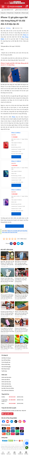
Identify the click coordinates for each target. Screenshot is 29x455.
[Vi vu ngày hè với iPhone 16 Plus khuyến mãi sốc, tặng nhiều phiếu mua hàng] (7, 322)
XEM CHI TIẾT (16, 156)
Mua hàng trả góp (5, 368)
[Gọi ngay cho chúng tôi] (26, 447)
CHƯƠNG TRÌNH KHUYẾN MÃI (14, 226)
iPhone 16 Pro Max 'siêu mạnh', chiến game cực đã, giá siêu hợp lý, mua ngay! (7, 280)
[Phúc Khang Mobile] (14, 6)
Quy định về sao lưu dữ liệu (7, 388)
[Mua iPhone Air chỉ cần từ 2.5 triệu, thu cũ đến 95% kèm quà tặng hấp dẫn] (21, 289)
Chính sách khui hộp (6, 384)
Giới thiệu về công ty (6, 358)
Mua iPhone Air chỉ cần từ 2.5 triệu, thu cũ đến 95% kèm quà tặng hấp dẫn (21, 296)
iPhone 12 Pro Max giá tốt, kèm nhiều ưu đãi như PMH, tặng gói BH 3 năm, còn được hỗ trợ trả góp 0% (7, 348)
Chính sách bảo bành (6, 377)
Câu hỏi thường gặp (6, 366)
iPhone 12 (25, 35)
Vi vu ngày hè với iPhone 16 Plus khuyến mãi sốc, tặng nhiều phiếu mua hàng (7, 330)
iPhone (13, 117)
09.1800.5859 (12, 399)
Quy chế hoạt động (5, 360)
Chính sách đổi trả (5, 379)
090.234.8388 (12, 403)
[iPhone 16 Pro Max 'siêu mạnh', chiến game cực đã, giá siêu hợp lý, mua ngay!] (7, 272)
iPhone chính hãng (5, 364)
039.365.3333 (12, 396)
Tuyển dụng (4, 371)
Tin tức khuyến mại (5, 362)
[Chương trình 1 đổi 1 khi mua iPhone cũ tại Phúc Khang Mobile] (21, 272)
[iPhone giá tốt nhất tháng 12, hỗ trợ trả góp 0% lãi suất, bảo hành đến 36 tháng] (7, 289)
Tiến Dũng (8, 28)
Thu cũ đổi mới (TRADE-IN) (7, 390)
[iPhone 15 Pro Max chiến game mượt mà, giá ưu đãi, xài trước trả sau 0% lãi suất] (21, 305)
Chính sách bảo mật (6, 381)
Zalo (27, 443)
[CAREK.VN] (7, 413)
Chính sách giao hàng (6, 386)
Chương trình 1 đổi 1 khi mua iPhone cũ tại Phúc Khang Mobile (21, 280)
